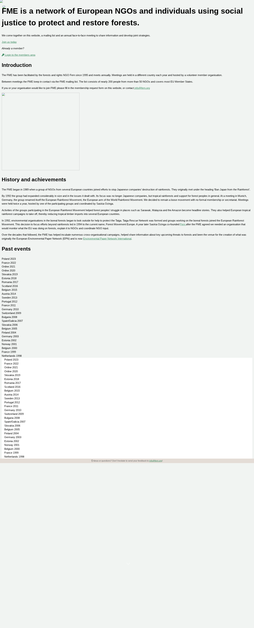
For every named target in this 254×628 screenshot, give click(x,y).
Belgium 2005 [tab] (9, 328)
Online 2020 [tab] (8, 270)
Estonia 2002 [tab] (9, 340)
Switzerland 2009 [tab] (11, 313)
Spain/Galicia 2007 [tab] (12, 320)
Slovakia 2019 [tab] (10, 274)
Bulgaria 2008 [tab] (9, 317)
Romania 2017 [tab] (10, 282)
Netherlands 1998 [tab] (12, 355)
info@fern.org (142, 88)
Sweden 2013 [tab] (9, 297)
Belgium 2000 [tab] (9, 348)
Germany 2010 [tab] (10, 309)
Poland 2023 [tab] (9, 258)
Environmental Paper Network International (107, 238)
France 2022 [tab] (9, 262)
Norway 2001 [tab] (9, 344)
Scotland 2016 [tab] (10, 286)
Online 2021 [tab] (8, 266)
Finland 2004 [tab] (9, 332)
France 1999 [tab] (9, 351)
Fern (183, 224)
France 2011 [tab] (9, 305)
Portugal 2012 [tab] (9, 301)
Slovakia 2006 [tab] (10, 324)
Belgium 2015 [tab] (9, 289)
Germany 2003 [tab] (10, 336)
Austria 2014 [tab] (9, 293)
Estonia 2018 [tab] (9, 278)
